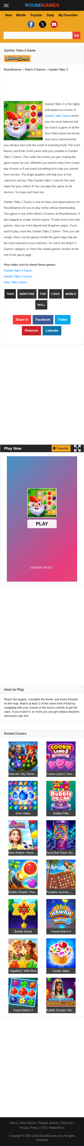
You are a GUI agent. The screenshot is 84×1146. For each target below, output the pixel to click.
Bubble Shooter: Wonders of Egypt (61, 1010)
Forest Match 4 (23, 1010)
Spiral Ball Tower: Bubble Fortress (61, 852)
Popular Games (48, 1122)
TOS (43, 1127)
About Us (67, 1122)
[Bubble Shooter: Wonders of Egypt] (61, 990)
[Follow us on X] (42, 24)
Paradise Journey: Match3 (61, 892)
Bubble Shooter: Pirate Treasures (23, 892)
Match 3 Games (35, 69)
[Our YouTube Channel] (53, 24)
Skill (41, 304)
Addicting (27, 293)
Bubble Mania (23, 931)
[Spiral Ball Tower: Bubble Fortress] (61, 833)
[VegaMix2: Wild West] (23, 951)
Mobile (21, 15)
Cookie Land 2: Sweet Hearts (61, 774)
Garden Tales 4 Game (18, 276)
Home (14, 1122)
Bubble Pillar (61, 813)
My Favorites (68, 15)
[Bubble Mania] (23, 911)
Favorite (62, 448)
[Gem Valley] (23, 793)
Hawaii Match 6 (61, 931)
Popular (36, 15)
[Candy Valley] (61, 951)
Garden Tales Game (58, 115)
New (8, 15)
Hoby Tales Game (15, 282)
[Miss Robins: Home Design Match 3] (23, 833)
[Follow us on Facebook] (30, 24)
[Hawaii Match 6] (61, 911)
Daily (50, 15)
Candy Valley (61, 970)
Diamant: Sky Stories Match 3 (23, 774)
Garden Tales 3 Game (18, 270)
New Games (28, 1122)
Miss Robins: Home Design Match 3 (23, 852)
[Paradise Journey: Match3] (61, 872)
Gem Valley (23, 813)
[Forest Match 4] (23, 990)
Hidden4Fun (56, 1127)
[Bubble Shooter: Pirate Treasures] (23, 872)
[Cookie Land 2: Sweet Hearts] (61, 754)
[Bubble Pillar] (61, 793)
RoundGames (13, 69)
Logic (55, 293)
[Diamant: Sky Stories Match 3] (23, 754)
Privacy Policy (29, 1127)
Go (76, 35)
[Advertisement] (42, 85)
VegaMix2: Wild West (23, 970)
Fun (43, 293)
